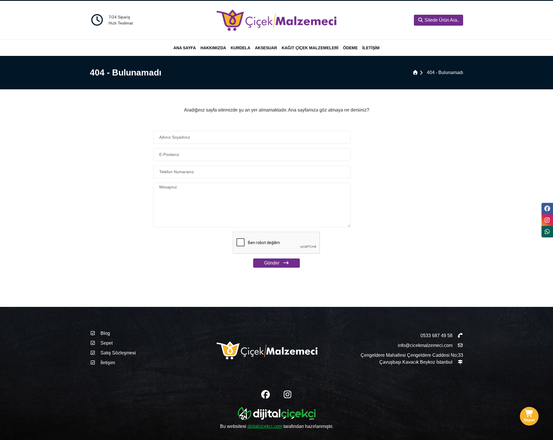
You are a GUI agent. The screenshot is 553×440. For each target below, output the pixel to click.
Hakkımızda (213, 48)
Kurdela (240, 48)
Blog (104, 333)
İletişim (371, 48)
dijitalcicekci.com (264, 426)
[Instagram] (547, 220)
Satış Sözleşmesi (117, 352)
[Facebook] (547, 208)
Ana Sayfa (184, 48)
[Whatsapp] (547, 231)
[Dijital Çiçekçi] (277, 414)
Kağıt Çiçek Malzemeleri (310, 48)
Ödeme (350, 48)
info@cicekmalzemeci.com (425, 345)
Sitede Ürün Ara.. (441, 20)
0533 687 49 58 (437, 335)
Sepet (106, 343)
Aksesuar (266, 48)
